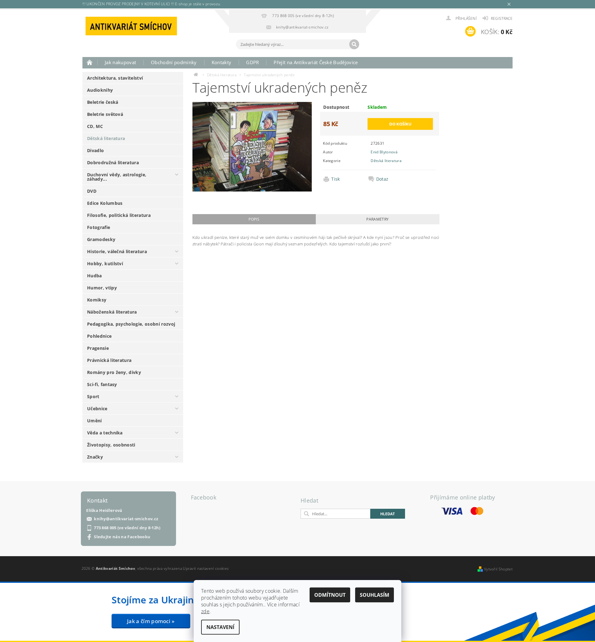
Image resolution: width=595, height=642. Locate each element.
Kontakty (221, 62)
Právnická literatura (109, 360)
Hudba (94, 276)
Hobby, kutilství (105, 263)
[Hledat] (354, 44)
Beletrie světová (105, 114)
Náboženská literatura (112, 312)
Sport (93, 396)
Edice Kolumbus (104, 203)
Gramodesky (101, 239)
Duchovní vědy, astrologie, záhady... (116, 177)
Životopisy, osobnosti (111, 445)
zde (205, 611)
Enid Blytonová (384, 152)
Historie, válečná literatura (117, 251)
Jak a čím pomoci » (151, 621)
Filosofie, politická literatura (119, 215)
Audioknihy (100, 90)
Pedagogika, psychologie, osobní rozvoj (131, 324)
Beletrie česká (102, 102)
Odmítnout (330, 594)
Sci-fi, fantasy (102, 384)
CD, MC (95, 126)
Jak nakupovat (120, 62)
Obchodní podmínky (173, 62)
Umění (94, 421)
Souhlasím (374, 594)
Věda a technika (105, 433)
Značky (95, 457)
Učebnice (97, 408)
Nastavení (220, 627)
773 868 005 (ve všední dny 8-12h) (127, 527)
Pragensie (98, 348)
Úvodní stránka (89, 62)
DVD (91, 191)
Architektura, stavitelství (115, 78)
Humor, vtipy (102, 288)
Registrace (502, 18)
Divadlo (95, 150)
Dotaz (382, 179)
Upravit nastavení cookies (206, 568)
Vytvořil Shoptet (498, 569)
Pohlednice (99, 336)
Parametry (377, 219)
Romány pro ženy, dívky (114, 372)
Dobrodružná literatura (113, 162)
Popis (254, 219)
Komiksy (96, 300)
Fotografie (98, 227)
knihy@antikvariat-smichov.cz (126, 518)
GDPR (252, 62)
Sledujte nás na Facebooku (122, 536)
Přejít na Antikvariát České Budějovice (316, 62)
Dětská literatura (106, 138)
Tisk (335, 179)
